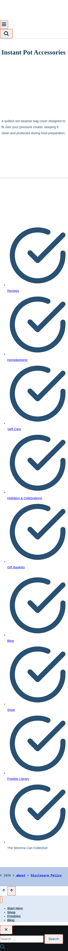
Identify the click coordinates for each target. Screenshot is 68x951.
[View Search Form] (6, 33)
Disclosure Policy (46, 875)
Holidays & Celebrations (24, 498)
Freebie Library (18, 779)
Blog (10, 641)
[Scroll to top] (3, 891)
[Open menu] (4, 24)
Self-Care (14, 429)
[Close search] (6, 929)
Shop (11, 710)
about (20, 875)
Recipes (13, 291)
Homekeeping (17, 360)
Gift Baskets (16, 567)
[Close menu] (1, 899)
